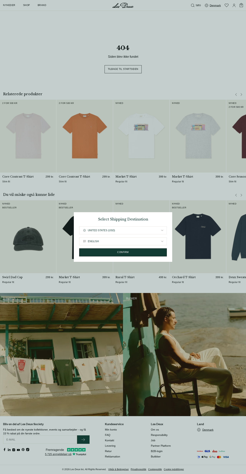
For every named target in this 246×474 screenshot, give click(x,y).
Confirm (123, 252)
